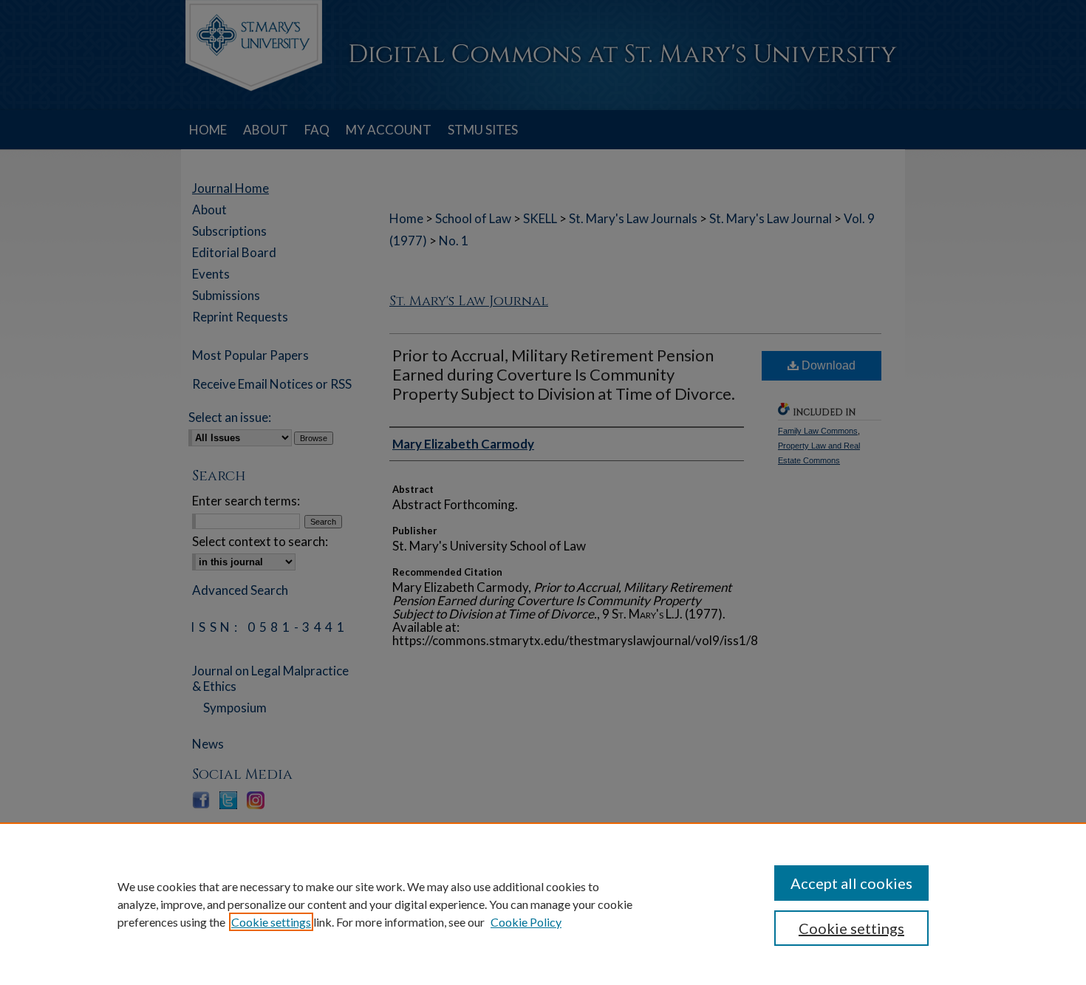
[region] (543, 903)
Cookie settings (271, 922)
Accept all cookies (851, 883)
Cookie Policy (526, 922)
